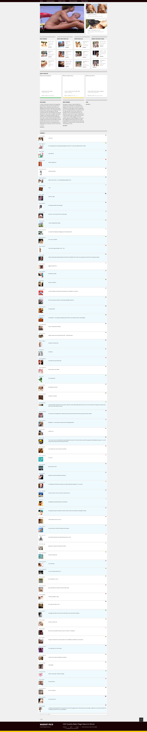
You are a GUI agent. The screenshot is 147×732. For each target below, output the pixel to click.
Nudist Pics (46, 724)
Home (41, 1)
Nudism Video (62, 1)
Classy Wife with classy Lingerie (96, 91)
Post (41, 719)
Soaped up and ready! (47, 91)
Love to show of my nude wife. (72, 91)
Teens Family (84, 1)
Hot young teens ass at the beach (72, 728)
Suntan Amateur (51, 1)
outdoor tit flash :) (92, 14)
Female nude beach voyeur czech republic (89, 727)
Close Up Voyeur (73, 1)
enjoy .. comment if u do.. (94, 30)
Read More (50, 47)
